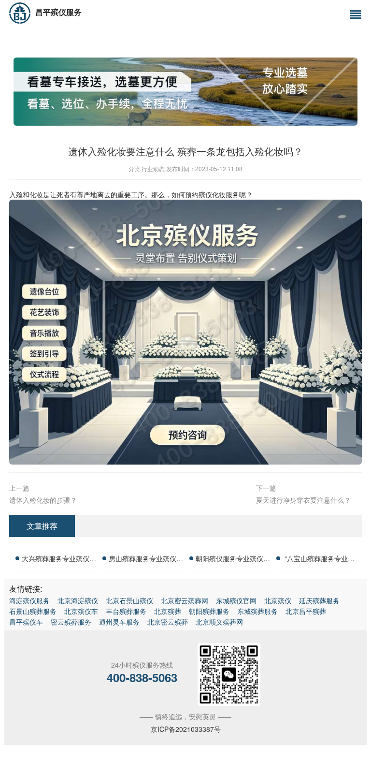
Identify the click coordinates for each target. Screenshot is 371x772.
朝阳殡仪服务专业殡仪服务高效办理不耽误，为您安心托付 (233, 560)
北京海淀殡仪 (77, 600)
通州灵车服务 (119, 621)
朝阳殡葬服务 (209, 611)
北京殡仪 (277, 600)
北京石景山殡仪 (129, 600)
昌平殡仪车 (26, 621)
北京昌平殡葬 (305, 611)
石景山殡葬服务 (33, 611)
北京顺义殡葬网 (219, 621)
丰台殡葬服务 (126, 611)
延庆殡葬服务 (319, 600)
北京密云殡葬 (167, 621)
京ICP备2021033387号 (186, 729)
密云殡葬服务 (71, 621)
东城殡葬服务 (257, 611)
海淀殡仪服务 (29, 600)
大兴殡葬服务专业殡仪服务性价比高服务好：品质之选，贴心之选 (59, 560)
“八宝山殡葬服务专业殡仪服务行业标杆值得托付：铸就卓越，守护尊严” (320, 560)
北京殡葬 (167, 611)
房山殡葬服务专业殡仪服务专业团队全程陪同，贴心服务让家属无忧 (146, 560)
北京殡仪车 (81, 611)
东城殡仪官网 (236, 600)
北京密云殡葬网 (184, 600)
